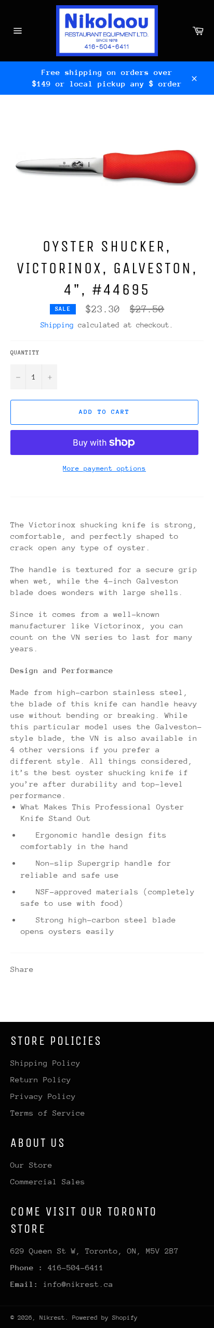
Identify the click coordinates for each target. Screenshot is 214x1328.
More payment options (104, 468)
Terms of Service (47, 1112)
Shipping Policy (45, 1062)
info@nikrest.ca (78, 1284)
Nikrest (52, 1317)
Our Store (31, 1164)
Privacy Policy (43, 1096)
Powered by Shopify (105, 1317)
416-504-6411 (76, 1267)
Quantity (24, 352)
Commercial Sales (47, 1181)
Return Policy (40, 1079)
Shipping (57, 325)
